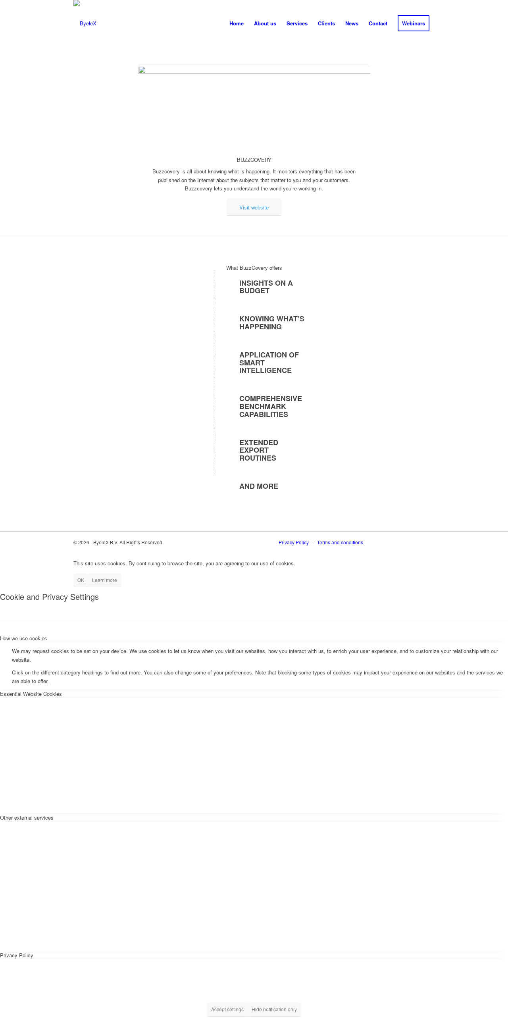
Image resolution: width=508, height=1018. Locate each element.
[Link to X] (402, 542)
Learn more (104, 579)
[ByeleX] (84, 23)
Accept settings (227, 1009)
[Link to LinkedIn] (382, 542)
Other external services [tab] (27, 817)
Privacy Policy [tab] (16, 955)
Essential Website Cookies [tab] (31, 693)
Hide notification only (274, 1009)
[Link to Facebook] (422, 542)
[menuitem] (236, 23)
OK (80, 579)
